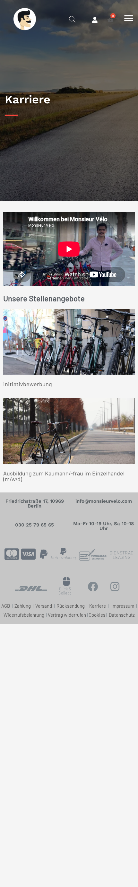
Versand (44, 606)
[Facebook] (92, 586)
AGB (5, 606)
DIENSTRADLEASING (121, 555)
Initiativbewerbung (27, 383)
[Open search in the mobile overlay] (72, 19)
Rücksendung (71, 606)
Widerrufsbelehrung (24, 615)
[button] (129, 18)
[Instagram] (115, 586)
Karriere (97, 606)
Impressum (123, 606)
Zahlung (23, 606)
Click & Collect (64, 591)
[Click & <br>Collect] (66, 581)
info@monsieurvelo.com (103, 501)
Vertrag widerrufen (67, 615)
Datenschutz (122, 615)
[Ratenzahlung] (63, 551)
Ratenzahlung (63, 557)
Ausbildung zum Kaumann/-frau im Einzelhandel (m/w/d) (64, 476)
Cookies (97, 615)
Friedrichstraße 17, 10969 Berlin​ (34, 503)
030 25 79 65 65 (34, 525)
